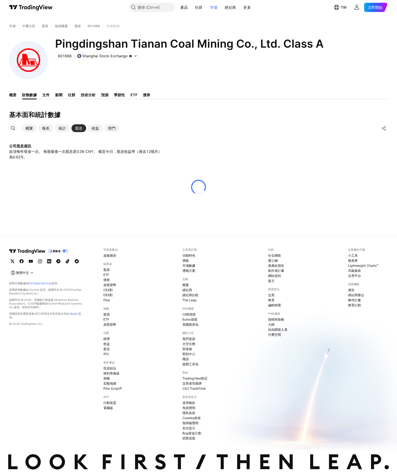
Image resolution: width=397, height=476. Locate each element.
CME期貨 (189, 314)
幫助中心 (188, 354)
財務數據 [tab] (29, 95)
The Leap (189, 300)
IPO (106, 354)
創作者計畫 (276, 271)
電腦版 (108, 408)
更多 (247, 7)
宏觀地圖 (109, 383)
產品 (184, 7)
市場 (214, 7)
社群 (199, 7)
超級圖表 (109, 255)
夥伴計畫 (354, 300)
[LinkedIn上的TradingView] (49, 261)
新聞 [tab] (58, 95)
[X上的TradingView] (12, 261)
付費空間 (274, 335)
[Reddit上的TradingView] (77, 261)
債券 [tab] (146, 95)
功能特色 (188, 255)
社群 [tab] (71, 95)
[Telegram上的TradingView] (58, 261)
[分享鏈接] (384, 128)
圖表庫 (353, 260)
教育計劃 (354, 305)
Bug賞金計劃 (191, 433)
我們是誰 (188, 339)
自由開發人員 (277, 329)
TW (344, 7)
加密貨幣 (109, 285)
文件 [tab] (46, 95)
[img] (130, 56)
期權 (106, 378)
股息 (106, 349)
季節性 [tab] (119, 95)
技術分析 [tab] (88, 95)
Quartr (74, 313)
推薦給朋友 (276, 265)
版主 (271, 281)
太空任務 (188, 344)
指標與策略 (276, 319)
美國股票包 (190, 324)
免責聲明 (188, 408)
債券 (106, 280)
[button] (191, 7)
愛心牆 (273, 260)
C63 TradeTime (194, 388)
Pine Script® (112, 388)
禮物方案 (188, 271)
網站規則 (274, 276)
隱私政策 (188, 413)
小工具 (353, 255)
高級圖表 (354, 271)
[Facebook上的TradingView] (21, 261)
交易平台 (354, 276)
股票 (106, 270)
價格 (185, 260)
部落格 (187, 349)
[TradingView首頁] (31, 7)
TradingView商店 (194, 378)
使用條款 (188, 403)
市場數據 (188, 265)
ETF (106, 275)
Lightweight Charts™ (363, 265)
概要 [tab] (13, 95)
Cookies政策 (191, 418)
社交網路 (274, 255)
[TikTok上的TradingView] (67, 261)
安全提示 (188, 428)
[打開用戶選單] (356, 7)
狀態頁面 (188, 438)
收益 (106, 344)
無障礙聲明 (190, 423)
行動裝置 (109, 403)
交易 (271, 295)
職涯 (185, 359)
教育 (271, 300)
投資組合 (109, 368)
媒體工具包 (190, 364)
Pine (106, 300)
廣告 (351, 290)
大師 (271, 324)
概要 (185, 285)
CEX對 (108, 290)
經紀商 (230, 7)
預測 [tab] (104, 95)
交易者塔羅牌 (192, 383)
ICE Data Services (40, 283)
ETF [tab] (133, 95)
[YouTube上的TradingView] (31, 261)
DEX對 (108, 295)
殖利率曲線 (111, 373)
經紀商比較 (190, 295)
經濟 (106, 339)
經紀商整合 (356, 295)
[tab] (29, 128)
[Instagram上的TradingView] (40, 261)
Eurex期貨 (189, 319)
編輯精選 (274, 305)
